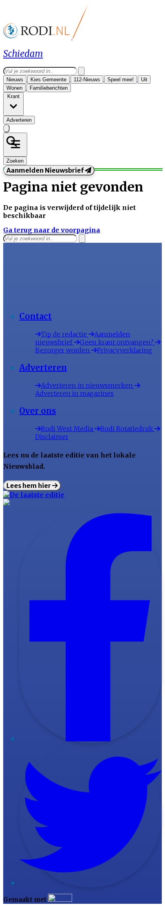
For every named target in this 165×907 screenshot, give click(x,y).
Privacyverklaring (124, 350)
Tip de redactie (65, 334)
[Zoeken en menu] (15, 145)
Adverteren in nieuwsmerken (88, 385)
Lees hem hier (29, 486)
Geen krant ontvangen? (117, 342)
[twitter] (90, 883)
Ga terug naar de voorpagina (51, 230)
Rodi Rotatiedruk (127, 429)
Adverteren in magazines (74, 393)
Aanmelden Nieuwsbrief (45, 170)
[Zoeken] (81, 71)
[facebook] (90, 739)
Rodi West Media (68, 429)
